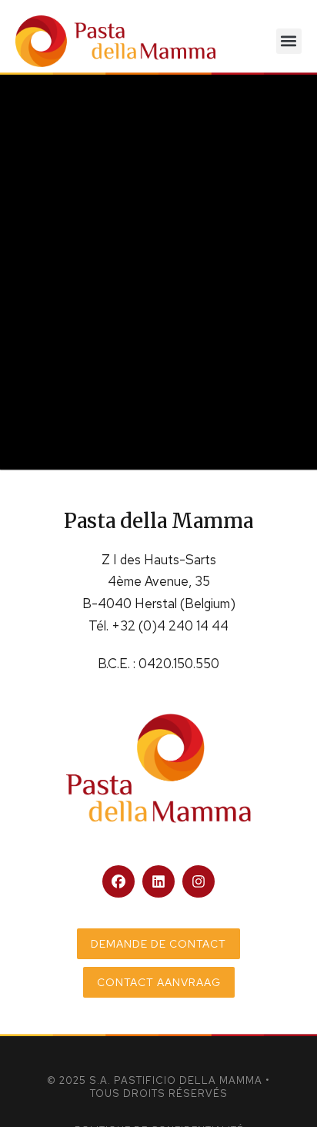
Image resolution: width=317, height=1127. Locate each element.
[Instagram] (198, 881)
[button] (289, 41)
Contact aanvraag (159, 982)
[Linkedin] (158, 881)
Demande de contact (158, 944)
